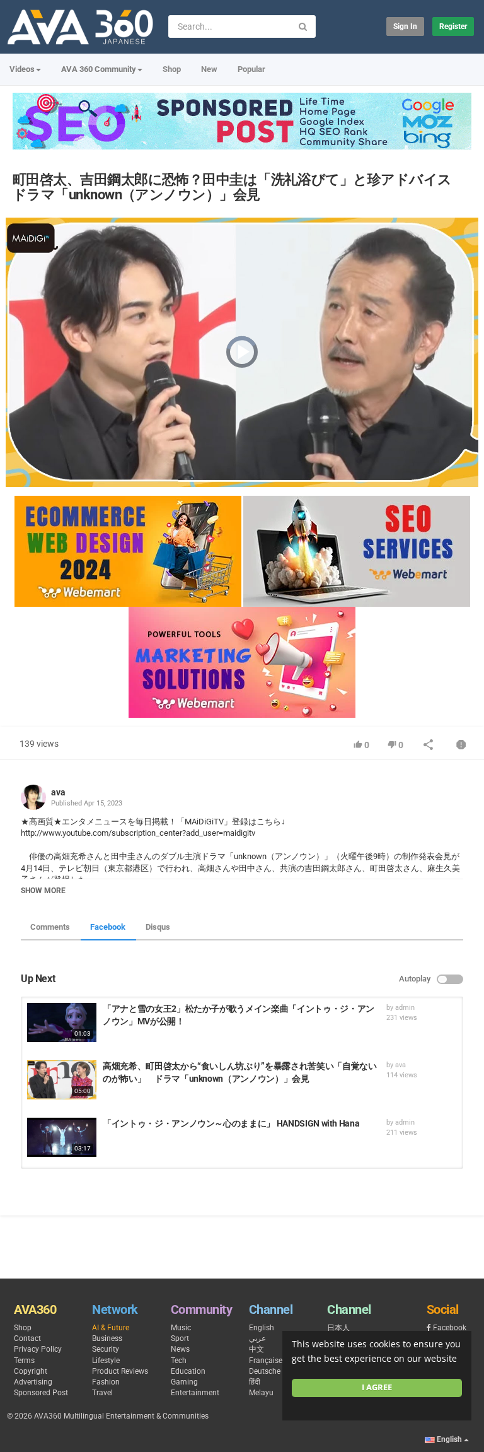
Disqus (158, 927)
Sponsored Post (41, 1392)
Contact (27, 1338)
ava (58, 792)
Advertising (33, 1382)
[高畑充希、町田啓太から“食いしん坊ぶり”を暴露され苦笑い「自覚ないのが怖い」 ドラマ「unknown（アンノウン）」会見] (61, 1079)
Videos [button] (22, 69)
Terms (24, 1360)
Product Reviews (120, 1371)
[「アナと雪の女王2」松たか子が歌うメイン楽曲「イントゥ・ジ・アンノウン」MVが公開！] (61, 1022)
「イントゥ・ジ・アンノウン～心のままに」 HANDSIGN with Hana (231, 1123)
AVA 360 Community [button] (98, 69)
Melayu (261, 1392)
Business (107, 1338)
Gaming (184, 1382)
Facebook (107, 927)
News (180, 1349)
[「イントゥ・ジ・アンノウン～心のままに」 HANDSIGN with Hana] (61, 1137)
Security (105, 1349)
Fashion (106, 1382)
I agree (377, 1387)
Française (265, 1360)
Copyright (30, 1371)
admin (405, 1008)
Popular (251, 69)
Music (181, 1327)
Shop (172, 69)
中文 (256, 1349)
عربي (257, 1338)
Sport (180, 1338)
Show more (43, 890)
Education (188, 1371)
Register (453, 26)
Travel (102, 1392)
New (209, 69)
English (261, 1327)
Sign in (405, 26)
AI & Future (110, 1327)
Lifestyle (106, 1360)
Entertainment (195, 1392)
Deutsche (264, 1371)
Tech (179, 1360)
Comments (50, 927)
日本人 (338, 1327)
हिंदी (254, 1382)
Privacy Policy (38, 1349)
